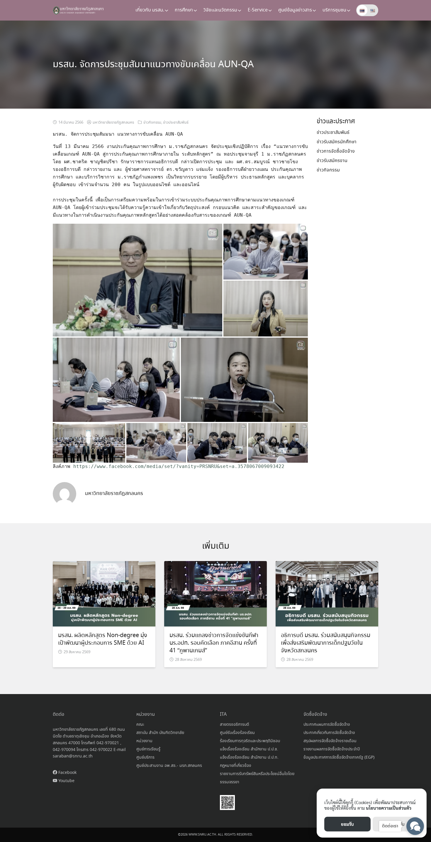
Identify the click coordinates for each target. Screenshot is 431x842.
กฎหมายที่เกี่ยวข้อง (235, 766)
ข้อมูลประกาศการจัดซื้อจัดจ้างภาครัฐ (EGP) (338, 757)
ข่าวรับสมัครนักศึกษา (337, 142)
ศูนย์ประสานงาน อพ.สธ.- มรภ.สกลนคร (169, 766)
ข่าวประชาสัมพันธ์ (176, 122)
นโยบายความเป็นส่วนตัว (388, 808)
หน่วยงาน (144, 741)
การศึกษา (184, 10)
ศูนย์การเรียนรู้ (148, 749)
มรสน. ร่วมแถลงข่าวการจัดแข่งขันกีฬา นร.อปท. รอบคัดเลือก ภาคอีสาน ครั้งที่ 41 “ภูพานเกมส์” (213, 643)
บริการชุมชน (334, 10)
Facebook (67, 773)
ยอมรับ (347, 824)
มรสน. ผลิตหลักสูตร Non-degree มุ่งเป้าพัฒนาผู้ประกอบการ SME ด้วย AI (102, 639)
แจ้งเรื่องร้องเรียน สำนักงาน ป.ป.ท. (249, 757)
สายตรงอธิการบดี (234, 725)
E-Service (258, 10)
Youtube (65, 781)
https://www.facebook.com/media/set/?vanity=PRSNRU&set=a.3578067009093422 (178, 466)
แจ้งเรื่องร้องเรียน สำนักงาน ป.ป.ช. (249, 749)
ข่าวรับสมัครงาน (332, 160)
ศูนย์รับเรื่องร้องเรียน (237, 733)
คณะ (140, 725)
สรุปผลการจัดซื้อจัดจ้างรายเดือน (330, 741)
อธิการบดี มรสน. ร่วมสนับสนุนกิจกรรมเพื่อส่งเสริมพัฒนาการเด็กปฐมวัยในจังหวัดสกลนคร (325, 643)
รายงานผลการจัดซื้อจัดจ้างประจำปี (331, 749)
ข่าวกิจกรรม (152, 122)
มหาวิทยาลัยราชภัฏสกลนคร (113, 122)
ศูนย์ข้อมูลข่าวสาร (295, 10)
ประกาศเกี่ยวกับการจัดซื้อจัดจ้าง (329, 733)
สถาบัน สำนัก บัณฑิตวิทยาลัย (160, 733)
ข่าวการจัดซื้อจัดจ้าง (336, 151)
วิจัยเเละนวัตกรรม (220, 10)
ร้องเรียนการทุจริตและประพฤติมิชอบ (250, 741)
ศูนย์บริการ (145, 757)
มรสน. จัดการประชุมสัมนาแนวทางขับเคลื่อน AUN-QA (153, 64)
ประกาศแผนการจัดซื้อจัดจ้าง (326, 725)
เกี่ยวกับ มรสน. (149, 10)
